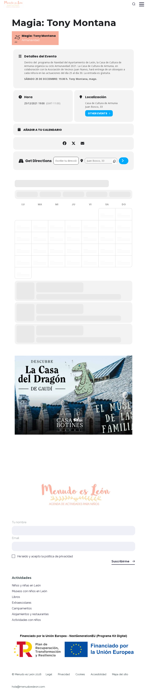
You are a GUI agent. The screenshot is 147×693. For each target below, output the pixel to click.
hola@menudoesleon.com (28, 686)
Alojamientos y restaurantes (30, 614)
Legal (49, 674)
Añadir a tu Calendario (42, 130)
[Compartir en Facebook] (64, 143)
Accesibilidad (98, 674)
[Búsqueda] (134, 4)
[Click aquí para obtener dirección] (123, 160)
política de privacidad (58, 556)
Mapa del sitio (120, 674)
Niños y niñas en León (26, 585)
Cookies (80, 674)
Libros (16, 597)
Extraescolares (21, 602)
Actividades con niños (26, 620)
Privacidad (64, 674)
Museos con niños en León (29, 591)
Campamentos (22, 608)
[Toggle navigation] (141, 4)
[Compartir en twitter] (73, 143)
